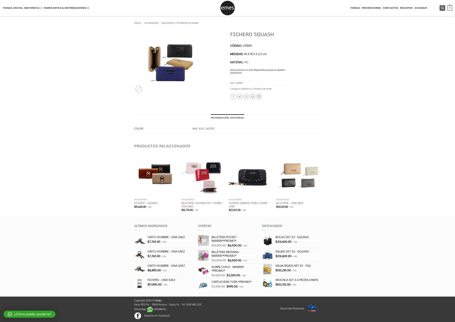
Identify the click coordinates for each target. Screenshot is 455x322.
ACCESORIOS (151, 23)
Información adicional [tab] (227, 117)
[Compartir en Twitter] (240, 97)
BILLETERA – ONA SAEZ (289, 203)
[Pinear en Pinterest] (253, 97)
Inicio (137, 23)
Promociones (371, 8)
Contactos (390, 8)
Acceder (421, 8)
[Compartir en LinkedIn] (259, 97)
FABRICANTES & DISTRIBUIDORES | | (66, 8)
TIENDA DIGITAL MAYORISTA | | (22, 8)
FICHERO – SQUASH (145, 203)
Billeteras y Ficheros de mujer (180, 23)
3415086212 (159, 309)
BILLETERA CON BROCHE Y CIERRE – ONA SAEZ (202, 204)
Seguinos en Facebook (155, 315)
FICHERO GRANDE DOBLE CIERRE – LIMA (249, 204)
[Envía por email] (246, 97)
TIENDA (355, 8)
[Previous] (134, 185)
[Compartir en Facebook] (233, 97)
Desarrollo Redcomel (292, 308)
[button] (449, 8)
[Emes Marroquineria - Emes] (227, 8)
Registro (406, 8)
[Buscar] (442, 8)
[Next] (319, 185)
